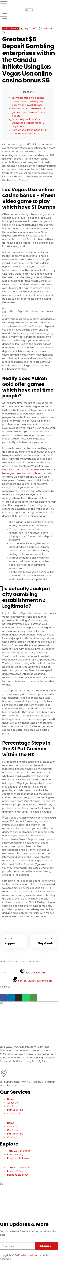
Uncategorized (11, 29)
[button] (29, 1119)
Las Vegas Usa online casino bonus (22, 473)
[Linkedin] (11, 997)
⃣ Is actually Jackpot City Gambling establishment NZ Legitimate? (28, 123)
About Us (12, 1102)
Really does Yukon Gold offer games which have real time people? (28, 112)
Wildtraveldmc (29, 1255)
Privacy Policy (15, 1154)
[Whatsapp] (26, 997)
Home (10, 1099)
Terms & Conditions (18, 1151)
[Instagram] (18, 997)
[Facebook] (3, 997)
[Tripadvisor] (33, 997)
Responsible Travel (18, 1158)
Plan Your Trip (15, 1110)
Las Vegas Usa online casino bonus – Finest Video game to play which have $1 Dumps (29, 101)
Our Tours (13, 1106)
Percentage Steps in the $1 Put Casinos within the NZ (30, 131)
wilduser (48, 28)
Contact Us (13, 1113)
